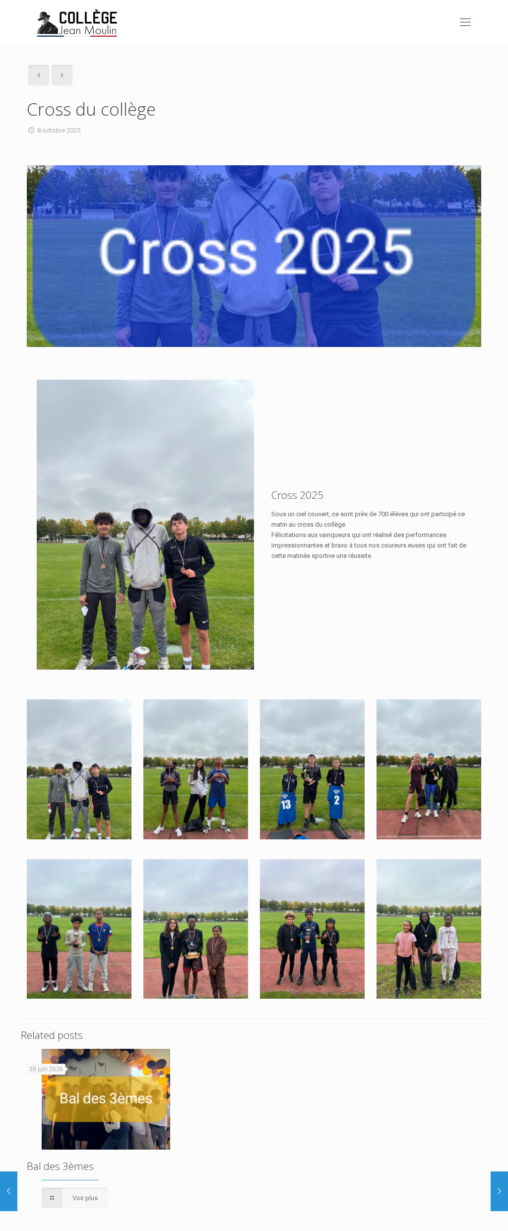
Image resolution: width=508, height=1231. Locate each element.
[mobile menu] (465, 22)
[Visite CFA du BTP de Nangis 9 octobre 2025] (499, 1191)
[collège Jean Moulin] (77, 22)
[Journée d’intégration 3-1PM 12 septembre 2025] (8, 1191)
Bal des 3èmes (60, 1166)
